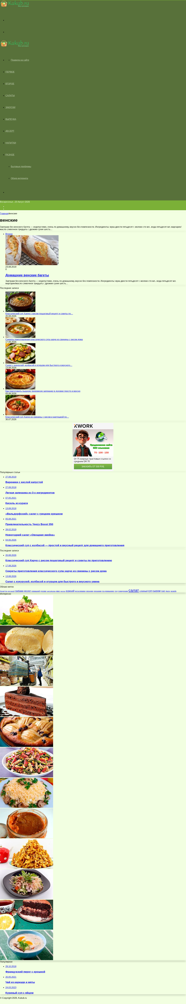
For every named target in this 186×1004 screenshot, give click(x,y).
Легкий (2, 591)
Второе (9, 84)
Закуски (10, 107)
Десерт (9, 131)
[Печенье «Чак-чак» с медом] (26, 868)
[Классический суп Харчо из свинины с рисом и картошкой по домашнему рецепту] (20, 414)
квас (58, 591)
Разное (9, 155)
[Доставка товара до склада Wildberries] (26, 685)
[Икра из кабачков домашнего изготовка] (26, 837)
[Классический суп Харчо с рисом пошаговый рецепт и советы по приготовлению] (20, 311)
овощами (89, 591)
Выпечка (10, 119)
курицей (70, 591)
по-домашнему (108, 591)
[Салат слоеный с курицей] (26, 807)
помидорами (123, 591)
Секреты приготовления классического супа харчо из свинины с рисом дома (44, 339)
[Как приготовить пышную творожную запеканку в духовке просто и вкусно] (20, 389)
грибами (19, 591)
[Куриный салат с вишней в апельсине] (26, 624)
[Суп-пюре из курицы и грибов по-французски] (26, 959)
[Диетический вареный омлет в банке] (26, 655)
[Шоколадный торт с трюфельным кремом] (26, 716)
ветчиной (11, 591)
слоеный (143, 591)
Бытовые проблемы (21, 166)
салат (134, 590)
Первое (10, 72)
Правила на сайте (20, 60)
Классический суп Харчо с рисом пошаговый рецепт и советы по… (39, 313)
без (6, 591)
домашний (35, 591)
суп (150, 590)
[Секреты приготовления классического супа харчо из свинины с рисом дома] (20, 337)
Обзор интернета (19, 178)
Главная (4, 213)
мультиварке (80, 591)
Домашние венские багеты (27, 275)
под (116, 591)
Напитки (10, 143)
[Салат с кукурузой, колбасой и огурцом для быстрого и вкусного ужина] (20, 363)
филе (168, 591)
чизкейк (173, 591)
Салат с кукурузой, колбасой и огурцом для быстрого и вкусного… (38, 365)
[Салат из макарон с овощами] (26, 776)
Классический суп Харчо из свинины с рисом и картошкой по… (37, 417)
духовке (43, 591)
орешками (98, 591)
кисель (62, 591)
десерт (27, 591)
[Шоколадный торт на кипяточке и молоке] (26, 929)
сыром (157, 590)
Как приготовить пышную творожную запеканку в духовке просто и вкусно (42, 391)
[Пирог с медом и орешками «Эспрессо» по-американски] (26, 746)
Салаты (10, 95)
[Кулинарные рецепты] (14, 6)
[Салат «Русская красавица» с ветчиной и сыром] (26, 898)
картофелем (51, 591)
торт (163, 591)
